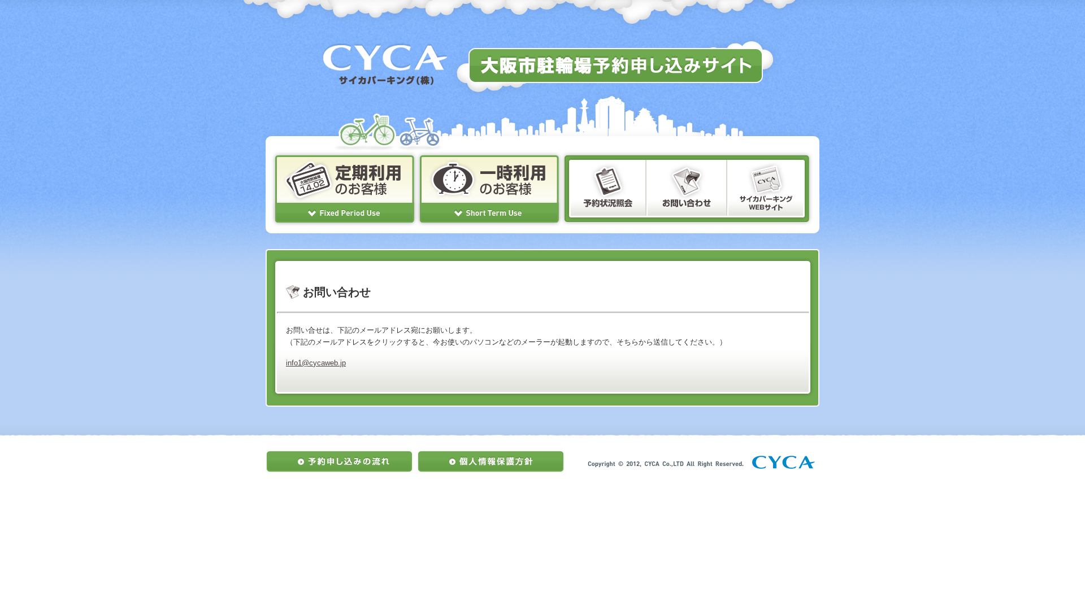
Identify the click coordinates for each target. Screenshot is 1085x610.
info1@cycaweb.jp (316, 363)
